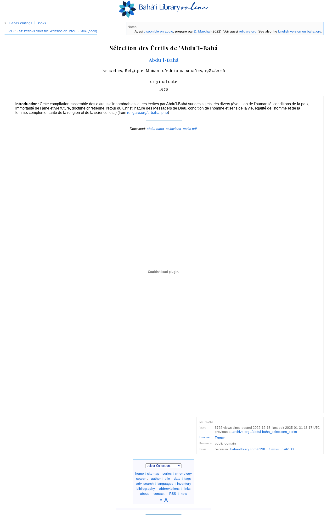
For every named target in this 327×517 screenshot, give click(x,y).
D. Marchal (202, 31)
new (184, 493)
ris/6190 (288, 449)
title (167, 478)
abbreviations (169, 488)
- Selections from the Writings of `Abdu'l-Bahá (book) (57, 31)
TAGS (11, 31)
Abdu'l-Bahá (164, 60)
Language (204, 437)
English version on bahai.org (299, 31)
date (177, 478)
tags (187, 478)
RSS (172, 493)
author (156, 478)
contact (158, 493)
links (187, 488)
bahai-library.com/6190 (247, 449)
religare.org (247, 31)
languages (165, 483)
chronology (183, 473)
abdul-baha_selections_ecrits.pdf (172, 129)
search (141, 478)
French (220, 438)
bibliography (145, 488)
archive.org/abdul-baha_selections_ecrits (264, 432)
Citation (274, 449)
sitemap (153, 473)
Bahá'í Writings (20, 23)
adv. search (145, 483)
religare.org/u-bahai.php (147, 112)
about (144, 493)
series (167, 473)
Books (41, 23)
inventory (184, 483)
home (139, 473)
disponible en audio (158, 31)
